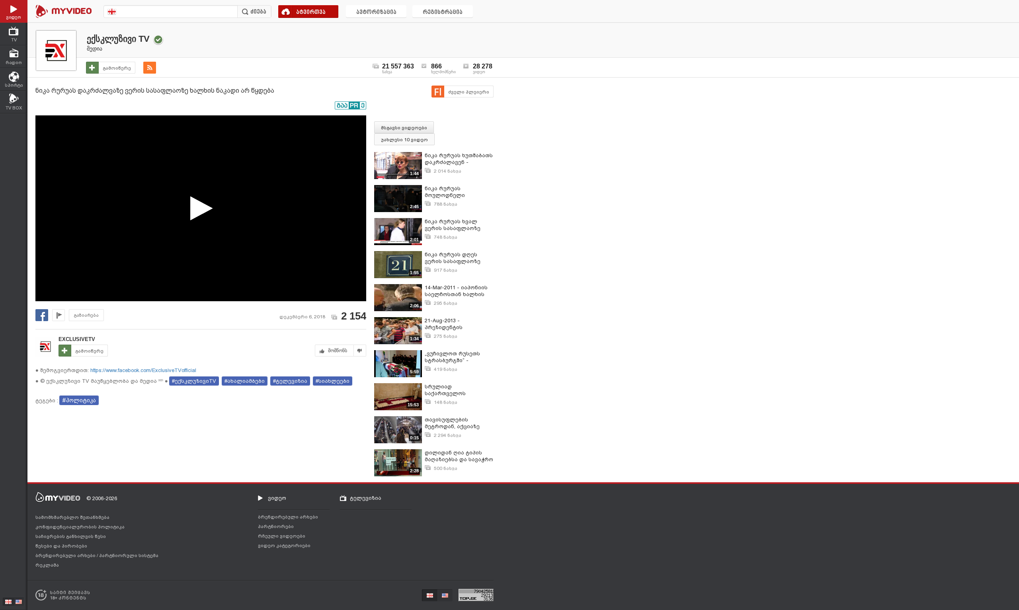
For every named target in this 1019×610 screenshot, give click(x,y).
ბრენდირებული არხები (66, 555)
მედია (94, 48)
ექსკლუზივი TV (118, 39)
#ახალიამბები (244, 381)
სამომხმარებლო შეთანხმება (72, 517)
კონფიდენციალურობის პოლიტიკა (80, 527)
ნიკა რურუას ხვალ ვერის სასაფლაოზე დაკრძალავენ (452, 225)
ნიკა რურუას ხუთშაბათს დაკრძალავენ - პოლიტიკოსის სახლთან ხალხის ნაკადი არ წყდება (459, 159)
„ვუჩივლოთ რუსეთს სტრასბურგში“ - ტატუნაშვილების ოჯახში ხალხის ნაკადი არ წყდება (459, 357)
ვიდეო (277, 498)
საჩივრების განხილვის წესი (70, 536)
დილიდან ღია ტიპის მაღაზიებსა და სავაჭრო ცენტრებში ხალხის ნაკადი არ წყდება (459, 456)
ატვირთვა (311, 12)
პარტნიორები (276, 526)
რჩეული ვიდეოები (281, 536)
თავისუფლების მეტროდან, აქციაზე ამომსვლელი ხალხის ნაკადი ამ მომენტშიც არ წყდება (455, 423)
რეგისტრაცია (443, 12)
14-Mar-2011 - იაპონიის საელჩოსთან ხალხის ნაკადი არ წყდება (456, 291)
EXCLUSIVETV (77, 339)
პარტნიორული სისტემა (128, 555)
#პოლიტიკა (79, 400)
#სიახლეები (332, 381)
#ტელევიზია (290, 381)
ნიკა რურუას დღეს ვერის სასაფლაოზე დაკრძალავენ (452, 258)
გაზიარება (86, 315)
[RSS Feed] (149, 68)
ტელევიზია (365, 498)
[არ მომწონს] (360, 351)
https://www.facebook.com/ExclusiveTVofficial (142, 370)
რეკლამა (47, 565)
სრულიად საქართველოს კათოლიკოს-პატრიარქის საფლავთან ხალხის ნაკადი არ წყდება (453, 390)
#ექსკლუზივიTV (194, 381)
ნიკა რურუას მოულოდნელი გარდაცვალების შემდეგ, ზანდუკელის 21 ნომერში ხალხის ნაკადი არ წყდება (457, 192)
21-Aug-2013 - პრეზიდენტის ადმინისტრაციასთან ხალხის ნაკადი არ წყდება (454, 324)
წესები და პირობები (61, 546)
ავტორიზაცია (376, 12)
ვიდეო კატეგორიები (284, 545)
